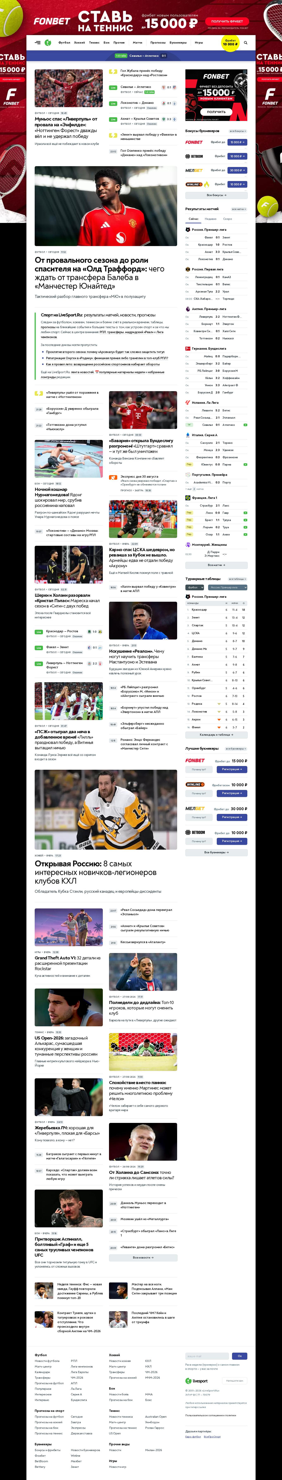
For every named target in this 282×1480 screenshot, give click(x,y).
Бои (106, 43)
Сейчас (193, 219)
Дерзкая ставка (81, 1433)
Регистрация (232, 769)
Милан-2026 (153, 1450)
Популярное (43, 1389)
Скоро (227, 219)
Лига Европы (80, 1372)
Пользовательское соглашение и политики (210, 1415)
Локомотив (199, 711)
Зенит (196, 617)
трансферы (115, 332)
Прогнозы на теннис (48, 1433)
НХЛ (148, 1367)
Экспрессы (78, 1428)
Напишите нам (234, 1380)
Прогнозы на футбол (49, 1383)
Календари (42, 1372)
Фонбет (40, 1456)
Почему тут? (199, 769)
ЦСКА (196, 633)
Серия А (76, 1394)
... (240, 49)
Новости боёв (119, 1394)
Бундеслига (79, 1400)
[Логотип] (48, 42)
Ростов (196, 696)
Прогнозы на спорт (49, 1411)
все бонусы (238, 131)
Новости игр (117, 1467)
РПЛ (103, 332)
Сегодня (77, 1417)
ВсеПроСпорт (212, 1436)
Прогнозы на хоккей (48, 1422)
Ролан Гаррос (154, 1428)
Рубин (196, 672)
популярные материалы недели (122, 372)
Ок (240, 1356)
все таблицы (237, 579)
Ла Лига (76, 1389)
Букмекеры (178, 43)
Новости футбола (47, 1361)
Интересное (43, 1394)
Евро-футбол (193, 1436)
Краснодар (199, 609)
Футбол (64, 43)
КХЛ (148, 1361)
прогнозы (48, 327)
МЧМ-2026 (152, 1378)
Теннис (94, 43)
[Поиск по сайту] (248, 42)
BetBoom (41, 1461)
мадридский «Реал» (139, 332)
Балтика (197, 656)
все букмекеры (236, 749)
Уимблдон (152, 1422)
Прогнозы (158, 43)
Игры (199, 43)
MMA (148, 1394)
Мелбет (76, 1461)
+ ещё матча (194, 489)
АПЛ (74, 1383)
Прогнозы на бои (46, 1428)
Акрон (196, 719)
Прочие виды (119, 1444)
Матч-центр (43, 1367)
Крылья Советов (202, 680)
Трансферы (42, 1378)
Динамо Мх (199, 649)
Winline (75, 1456)
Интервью (42, 1400)
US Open (115, 1433)
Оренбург (198, 688)
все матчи (239, 209)
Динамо (197, 641)
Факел (196, 727)
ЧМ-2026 (77, 1378)
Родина (197, 704)
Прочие (119, 43)
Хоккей (79, 43)
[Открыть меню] (39, 42)
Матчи (137, 43)
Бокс (148, 1400)
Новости (115, 1450)
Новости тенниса (121, 1417)
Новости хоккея (120, 1361)
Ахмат (196, 664)
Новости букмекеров (85, 1450)
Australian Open (156, 1417)
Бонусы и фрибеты (47, 1450)
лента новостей (82, 372)
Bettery (40, 1467)
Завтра (76, 1422)
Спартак (197, 625)
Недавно (211, 219)
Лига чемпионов (82, 1367)
